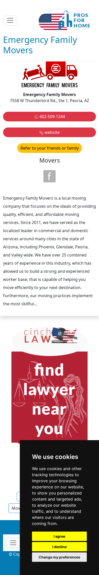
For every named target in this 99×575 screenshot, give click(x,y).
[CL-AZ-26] (49, 398)
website (52, 132)
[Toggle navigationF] (13, 543)
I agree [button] (59, 536)
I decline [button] (59, 547)
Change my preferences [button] (59, 557)
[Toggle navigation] (10, 20)
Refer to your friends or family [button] (50, 148)
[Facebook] (49, 176)
